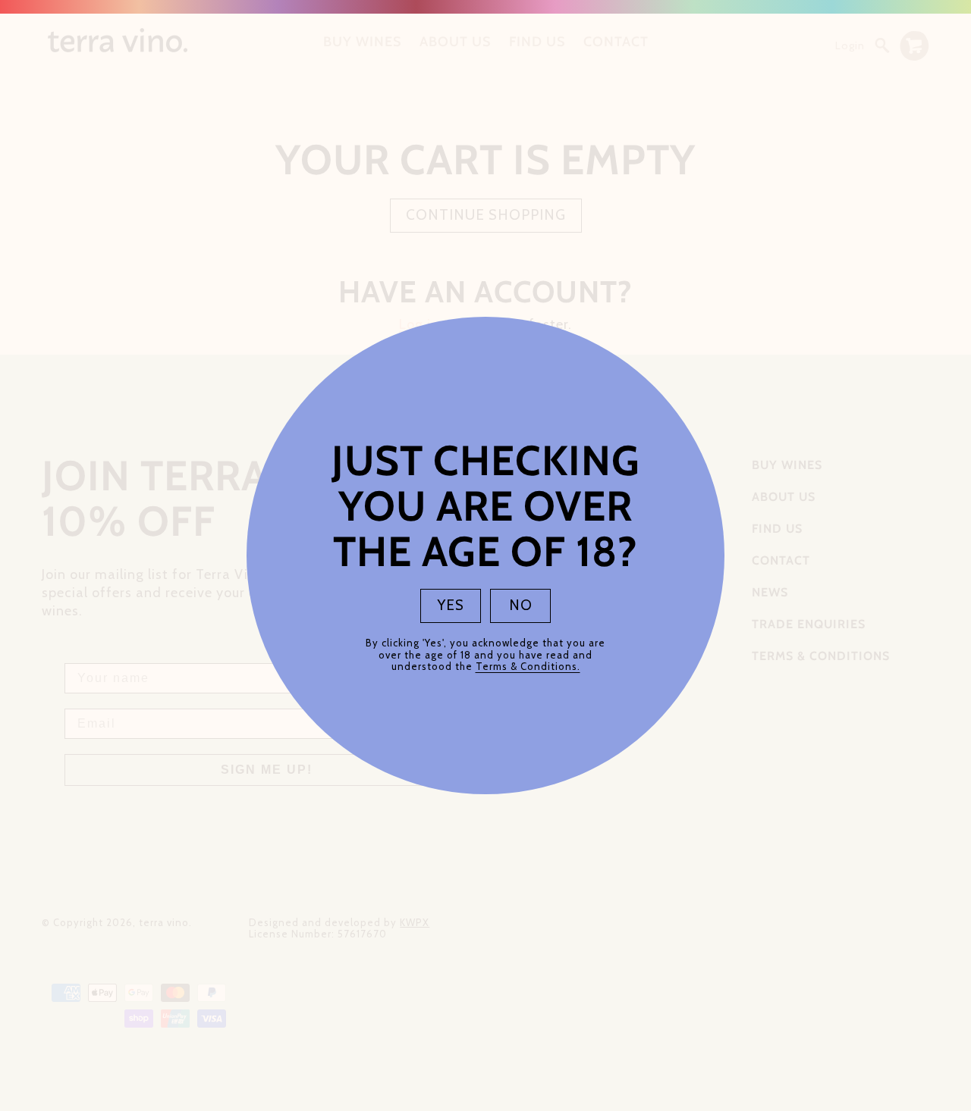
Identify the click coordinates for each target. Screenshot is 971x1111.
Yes (451, 605)
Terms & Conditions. (528, 666)
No (521, 605)
